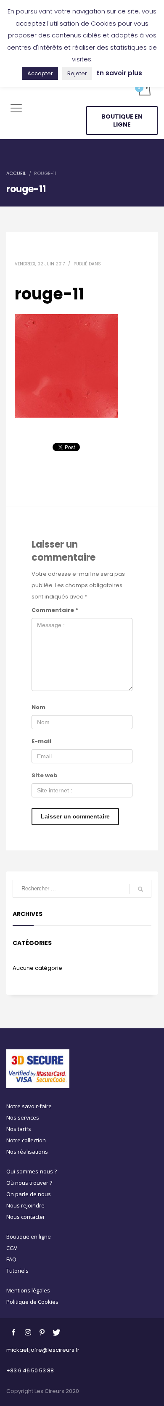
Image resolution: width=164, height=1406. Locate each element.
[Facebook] (13, 1332)
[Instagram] (28, 1332)
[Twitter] (56, 1332)
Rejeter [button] (77, 73)
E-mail (41, 741)
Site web (45, 775)
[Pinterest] (42, 1332)
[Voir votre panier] (144, 89)
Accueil (16, 173)
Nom (38, 707)
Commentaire (55, 610)
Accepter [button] (40, 73)
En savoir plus (119, 73)
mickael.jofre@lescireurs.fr (42, 1350)
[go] (140, 889)
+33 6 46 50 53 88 (30, 1370)
